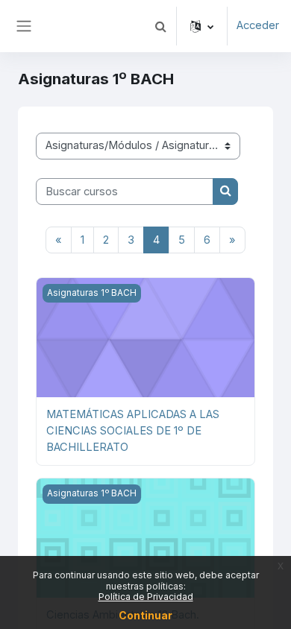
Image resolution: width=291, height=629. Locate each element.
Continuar (145, 615)
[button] (160, 26)
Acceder (258, 25)
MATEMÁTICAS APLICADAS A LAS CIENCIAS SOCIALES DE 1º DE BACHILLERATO (132, 431)
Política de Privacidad (145, 596)
